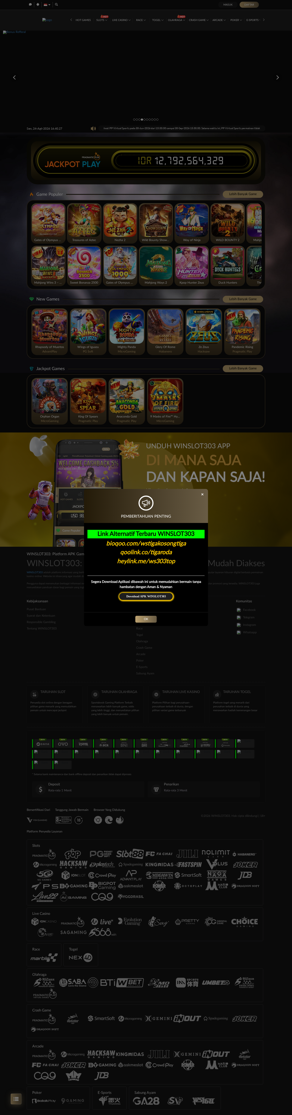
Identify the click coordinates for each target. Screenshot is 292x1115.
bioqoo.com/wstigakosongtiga (146, 543)
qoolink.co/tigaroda (146, 552)
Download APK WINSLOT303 (146, 596)
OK (146, 619)
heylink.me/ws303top (146, 561)
